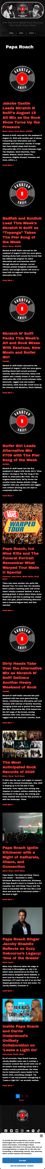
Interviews (16, 577)
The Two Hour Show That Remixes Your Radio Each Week (22, 24)
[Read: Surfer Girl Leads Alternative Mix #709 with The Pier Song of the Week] (22, 421)
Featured (6, 577)
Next (22, 1100)
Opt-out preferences (18, 1166)
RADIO (31, 33)
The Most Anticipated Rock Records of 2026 (19, 767)
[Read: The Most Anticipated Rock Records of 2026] (22, 744)
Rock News (20, 131)
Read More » (8, 165)
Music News (8, 131)
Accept (22, 1160)
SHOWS (29, 131)
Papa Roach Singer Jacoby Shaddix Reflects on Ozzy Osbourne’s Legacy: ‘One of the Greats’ (22, 948)
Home (11, 33)
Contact (30, 1166)
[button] (41, 1136)
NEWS (21, 33)
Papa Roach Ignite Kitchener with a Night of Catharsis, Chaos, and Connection (21, 857)
